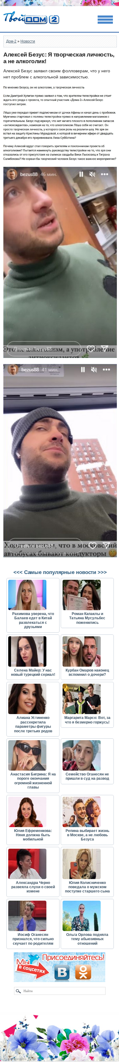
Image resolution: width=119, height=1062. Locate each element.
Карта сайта (17, 1059)
